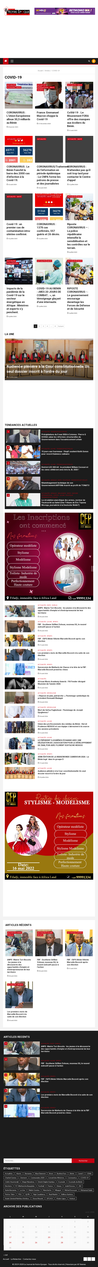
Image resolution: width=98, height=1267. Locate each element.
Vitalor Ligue (61, 1198)
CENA (89, 1173)
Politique (66, 464)
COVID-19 (84, 1178)
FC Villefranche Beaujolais (25, 1186)
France (50, 1186)
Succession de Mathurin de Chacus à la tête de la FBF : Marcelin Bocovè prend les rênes (62, 668)
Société (40, 90)
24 (10, 1242)
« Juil (6, 1255)
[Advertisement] (49, 40)
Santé (18, 87)
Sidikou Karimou (67, 1194)
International (42, 87)
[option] (49, 361)
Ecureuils (61, 1182)
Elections (8, 1186)
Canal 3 (80, 1173)
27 (49, 1242)
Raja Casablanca (39, 1194)
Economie (11, 87)
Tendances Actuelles (65, 433)
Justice (56, 479)
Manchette (47, 1190)
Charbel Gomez (10, 1178)
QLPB (27, 1194)
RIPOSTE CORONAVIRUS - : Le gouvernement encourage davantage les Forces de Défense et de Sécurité (78, 298)
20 (49, 1237)
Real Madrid (53, 1194)
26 (36, 1242)
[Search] (89, 61)
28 (62, 1242)
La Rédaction (16, 1259)
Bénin (72, 1173)
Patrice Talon (10, 1194)
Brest (51, 1173)
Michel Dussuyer (71, 1190)
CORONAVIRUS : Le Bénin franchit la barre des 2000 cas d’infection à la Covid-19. (18, 173)
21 (62, 1237)
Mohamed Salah (86, 1190)
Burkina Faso (61, 1173)
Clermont (23, 1178)
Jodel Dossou (70, 1186)
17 (10, 1237)
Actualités (11, 85)
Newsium (70, 1264)
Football (41, 1186)
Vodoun (72, 1198)
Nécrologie (51, 693)
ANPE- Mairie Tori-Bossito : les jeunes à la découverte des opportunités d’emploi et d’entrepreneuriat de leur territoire (64, 610)
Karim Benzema (10, 1190)
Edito (60, 464)
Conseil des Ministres (56, 1178)
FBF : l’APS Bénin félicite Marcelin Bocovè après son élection (78, 962)
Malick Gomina (34, 1190)
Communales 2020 (37, 1178)
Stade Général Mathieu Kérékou (17, 1198)
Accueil (6, 1259)
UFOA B (50, 1198)
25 (23, 1242)
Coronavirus (72, 1178)
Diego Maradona (28, 1182)
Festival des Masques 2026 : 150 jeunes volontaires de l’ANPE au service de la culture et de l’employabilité (47, 366)
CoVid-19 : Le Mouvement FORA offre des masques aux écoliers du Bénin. (78, 119)
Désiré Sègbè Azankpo (46, 1182)
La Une (19, 342)
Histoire (75, 477)
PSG (20, 1194)
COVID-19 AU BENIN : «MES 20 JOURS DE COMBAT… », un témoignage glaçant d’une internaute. (49, 295)
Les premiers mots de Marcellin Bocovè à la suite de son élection (17, 1014)
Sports (55, 622)
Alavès (18, 1173)
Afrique (54, 464)
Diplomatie (62, 477)
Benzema (28, 1173)
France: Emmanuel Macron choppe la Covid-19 (48, 116)
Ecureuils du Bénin (75, 1182)
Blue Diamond (40, 1173)
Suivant (61, 326)
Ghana (58, 1186)
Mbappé (58, 1190)
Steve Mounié (38, 1198)
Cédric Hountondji (12, 1182)
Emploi (54, 605)
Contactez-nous (29, 1259)
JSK (80, 1186)
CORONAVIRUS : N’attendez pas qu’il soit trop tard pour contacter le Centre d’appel (78, 173)
